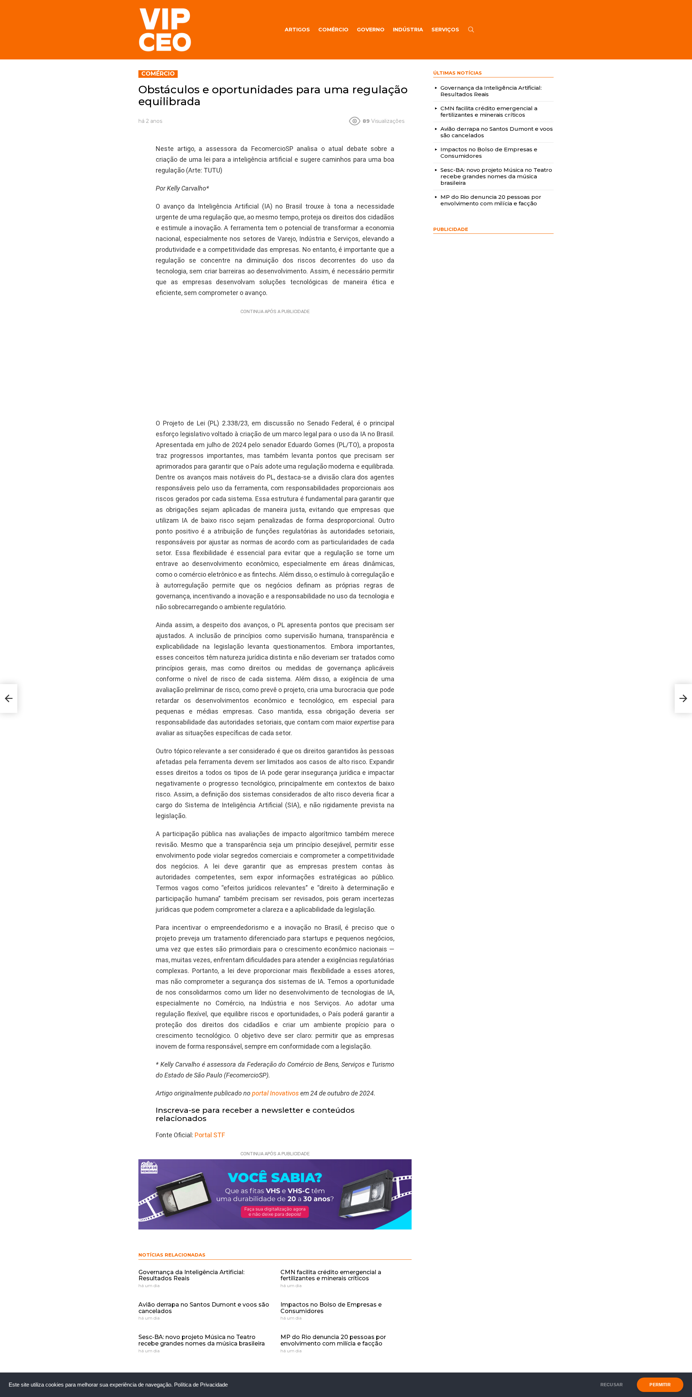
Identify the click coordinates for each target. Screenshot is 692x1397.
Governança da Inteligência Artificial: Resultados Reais (191, 1275)
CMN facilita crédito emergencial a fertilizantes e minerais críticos (330, 1275)
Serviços (445, 29)
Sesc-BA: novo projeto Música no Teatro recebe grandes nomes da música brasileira (201, 1340)
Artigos (297, 29)
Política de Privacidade (201, 1385)
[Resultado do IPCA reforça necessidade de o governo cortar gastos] (683, 698)
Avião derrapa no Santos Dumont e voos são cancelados (203, 1308)
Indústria (408, 29)
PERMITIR (659, 1384)
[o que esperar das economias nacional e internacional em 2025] (8, 698)
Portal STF (210, 1135)
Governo (371, 29)
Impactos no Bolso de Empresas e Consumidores (331, 1308)
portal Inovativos (275, 1093)
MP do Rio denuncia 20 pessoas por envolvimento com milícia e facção (333, 1340)
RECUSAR (611, 1384)
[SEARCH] (471, 29)
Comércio (333, 29)
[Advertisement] (275, 362)
